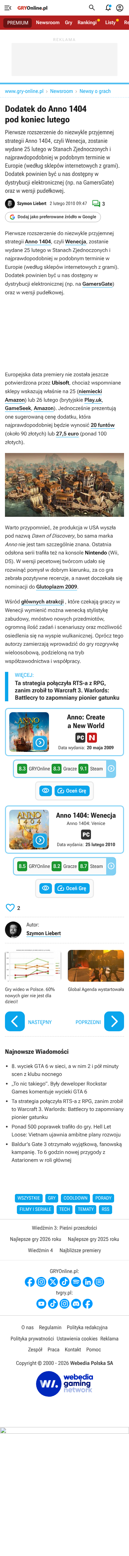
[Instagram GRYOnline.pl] (41, 1282)
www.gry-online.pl (24, 91)
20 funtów (102, 425)
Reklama (109, 1338)
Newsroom (48, 22)
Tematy (86, 1209)
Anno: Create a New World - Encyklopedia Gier (64, 732)
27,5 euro (67, 433)
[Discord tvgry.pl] (76, 1304)
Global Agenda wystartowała (96, 991)
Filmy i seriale (35, 1209)
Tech (64, 1209)
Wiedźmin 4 (40, 1250)
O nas (28, 1327)
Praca (54, 1349)
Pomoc (93, 1349)
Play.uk (93, 400)
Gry (68, 22)
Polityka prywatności (32, 1338)
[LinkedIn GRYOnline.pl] (88, 1282)
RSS (105, 1209)
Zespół (35, 1349)
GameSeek (18, 408)
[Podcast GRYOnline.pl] (76, 1282)
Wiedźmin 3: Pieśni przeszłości (64, 1228)
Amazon (44, 408)
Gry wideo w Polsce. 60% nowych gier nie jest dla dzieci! (33, 991)
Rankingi (87, 22)
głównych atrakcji (42, 601)
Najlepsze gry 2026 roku (35, 1239)
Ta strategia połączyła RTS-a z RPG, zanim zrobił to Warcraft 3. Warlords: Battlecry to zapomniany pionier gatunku (67, 690)
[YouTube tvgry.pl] (41, 1304)
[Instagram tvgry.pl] (64, 1304)
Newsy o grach (95, 91)
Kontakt (73, 1349)
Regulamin (50, 1327)
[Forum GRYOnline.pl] (99, 1282)
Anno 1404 (38, 241)
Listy (110, 22)
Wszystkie (29, 1198)
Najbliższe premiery (80, 1250)
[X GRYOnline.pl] (53, 1282)
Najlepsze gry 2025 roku (93, 1239)
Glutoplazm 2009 (56, 587)
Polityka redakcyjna (87, 1327)
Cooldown (75, 1198)
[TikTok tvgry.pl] (53, 1304)
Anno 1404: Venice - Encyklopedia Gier (64, 829)
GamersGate (97, 284)
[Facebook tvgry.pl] (88, 1304)
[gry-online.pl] (32, 8)
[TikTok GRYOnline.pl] (64, 1282)
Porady (103, 1198)
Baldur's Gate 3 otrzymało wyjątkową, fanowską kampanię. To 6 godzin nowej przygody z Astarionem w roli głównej (67, 1152)
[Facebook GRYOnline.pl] (30, 1282)
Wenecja (75, 241)
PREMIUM (17, 23)
